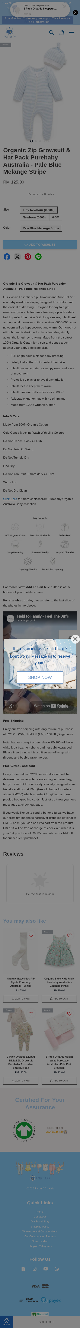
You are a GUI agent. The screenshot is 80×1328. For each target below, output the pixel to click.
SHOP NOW (40, 677)
